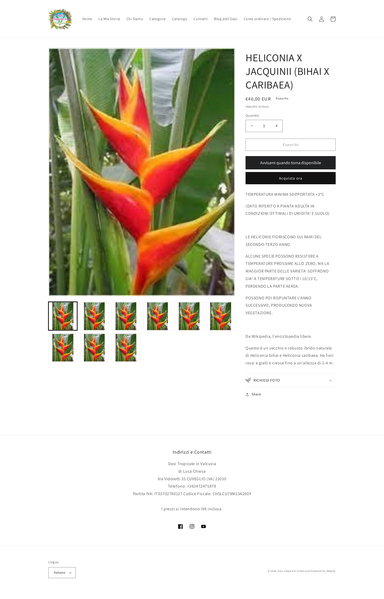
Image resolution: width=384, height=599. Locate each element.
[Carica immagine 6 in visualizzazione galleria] (220, 316)
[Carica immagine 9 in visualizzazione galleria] (126, 347)
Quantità (252, 115)
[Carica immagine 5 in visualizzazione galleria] (188, 316)
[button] (310, 19)
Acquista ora (290, 178)
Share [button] (256, 394)
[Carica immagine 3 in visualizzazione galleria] (126, 316)
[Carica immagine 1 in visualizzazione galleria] (62, 316)
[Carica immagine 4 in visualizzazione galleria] (157, 316)
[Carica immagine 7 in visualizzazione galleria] (62, 347)
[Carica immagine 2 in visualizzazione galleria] (94, 316)
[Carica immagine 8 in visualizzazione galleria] (94, 347)
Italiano (59, 572)
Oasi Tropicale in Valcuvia (294, 571)
